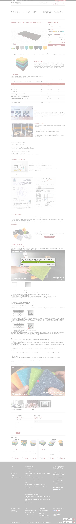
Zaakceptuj (38, 262)
